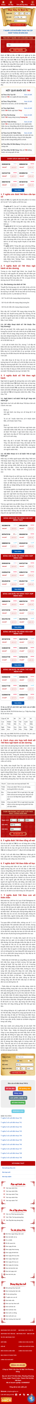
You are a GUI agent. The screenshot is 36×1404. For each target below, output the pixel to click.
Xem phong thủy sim (18, 1072)
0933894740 (23, 173)
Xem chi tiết (28, 94)
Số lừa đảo (10, 1088)
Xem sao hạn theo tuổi (12, 1303)
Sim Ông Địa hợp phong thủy (14, 1220)
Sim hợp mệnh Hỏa (12, 1197)
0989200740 (23, 164)
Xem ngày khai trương (12, 1249)
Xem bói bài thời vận (12, 1268)
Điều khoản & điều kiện (8, 1350)
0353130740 (23, 648)
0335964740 (6, 695)
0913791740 (6, 619)
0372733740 (6, 610)
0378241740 (23, 657)
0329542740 (6, 572)
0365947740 (23, 695)
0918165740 (23, 543)
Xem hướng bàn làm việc (13, 1291)
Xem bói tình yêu (11, 1274)
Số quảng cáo (24, 1088)
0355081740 (23, 677)
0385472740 (23, 572)
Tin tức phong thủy (11, 1294)
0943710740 (23, 639)
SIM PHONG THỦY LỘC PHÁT (8, 1330)
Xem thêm (18, 190)
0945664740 (6, 677)
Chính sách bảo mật (7, 1359)
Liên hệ (3, 1346)
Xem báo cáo (18, 1111)
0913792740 (23, 619)
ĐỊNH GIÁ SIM (30, 1333)
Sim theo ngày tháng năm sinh (15, 1234)
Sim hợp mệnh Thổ (11, 1200)
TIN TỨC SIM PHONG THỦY (8, 1337)
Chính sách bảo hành (25, 1350)
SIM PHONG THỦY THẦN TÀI (25, 1330)
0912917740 (23, 581)
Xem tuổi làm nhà (11, 1309)
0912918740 (6, 581)
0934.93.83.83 (18, 1365)
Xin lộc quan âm (10, 1243)
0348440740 (6, 648)
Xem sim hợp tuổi (18, 833)
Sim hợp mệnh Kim (11, 1188)
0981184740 (23, 525)
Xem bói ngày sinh (11, 1271)
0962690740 (23, 534)
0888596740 (6, 543)
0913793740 (23, 610)
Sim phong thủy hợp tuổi (13, 1288)
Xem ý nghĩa (18, 50)
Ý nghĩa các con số (11, 1297)
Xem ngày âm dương (12, 1265)
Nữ (31, 1060)
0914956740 (23, 686)
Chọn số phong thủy (18, 24)
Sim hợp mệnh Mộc (12, 1191)
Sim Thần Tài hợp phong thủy (15, 1217)
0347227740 (6, 173)
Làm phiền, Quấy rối (18, 1098)
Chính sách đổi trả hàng (26, 1346)
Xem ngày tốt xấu (11, 1246)
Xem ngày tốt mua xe (12, 1262)
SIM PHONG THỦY (21, 1333)
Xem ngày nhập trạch (12, 1259)
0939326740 (6, 164)
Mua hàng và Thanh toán (8, 1355)
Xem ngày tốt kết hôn (12, 1252)
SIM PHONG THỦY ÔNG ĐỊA (8, 1333)
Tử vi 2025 (9, 1240)
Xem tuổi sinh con (11, 1316)
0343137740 (6, 657)
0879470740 (6, 534)
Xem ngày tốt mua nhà (12, 1255)
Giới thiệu (4, 1342)
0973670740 (23, 182)
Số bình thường (18, 1102)
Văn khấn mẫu (10, 1300)
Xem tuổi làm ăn (10, 1306)
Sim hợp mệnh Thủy (12, 1194)
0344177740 (6, 686)
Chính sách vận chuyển (26, 1342)
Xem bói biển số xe (11, 1237)
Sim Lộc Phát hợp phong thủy (15, 1214)
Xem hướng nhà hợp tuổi (13, 1319)
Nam (20, 1060)
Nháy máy (18, 1093)
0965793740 (6, 182)
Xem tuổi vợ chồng (11, 1313)
